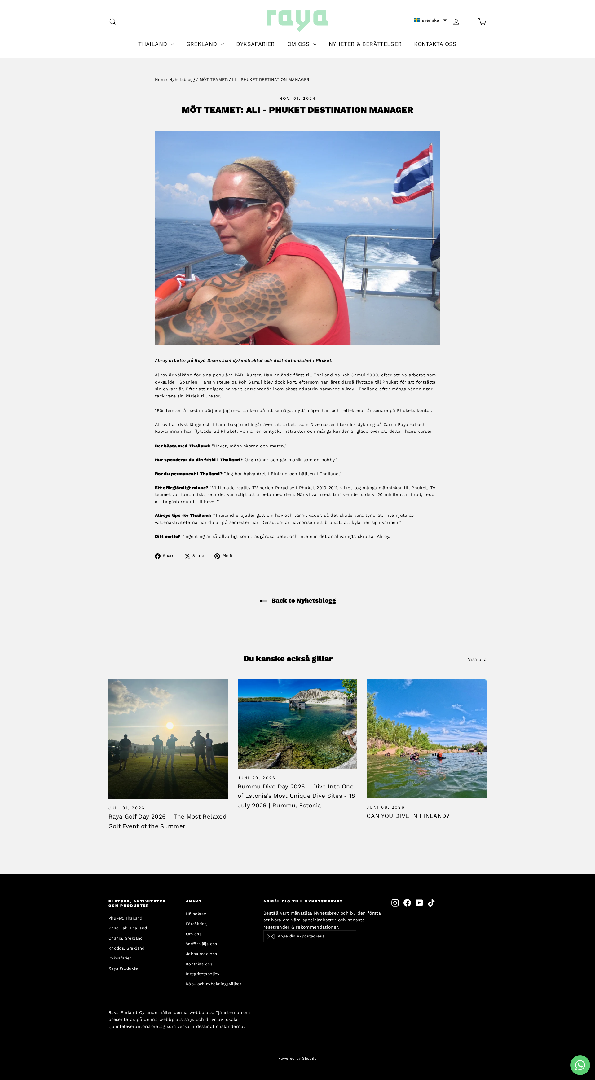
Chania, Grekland (125, 938)
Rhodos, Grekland (126, 948)
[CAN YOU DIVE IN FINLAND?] (427, 738)
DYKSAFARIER (255, 44)
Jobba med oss (201, 953)
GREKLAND (202, 44)
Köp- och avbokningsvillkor (213, 983)
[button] (430, 20)
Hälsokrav (196, 913)
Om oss (193, 934)
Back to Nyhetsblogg (303, 600)
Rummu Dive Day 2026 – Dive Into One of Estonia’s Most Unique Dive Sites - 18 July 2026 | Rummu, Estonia (296, 796)
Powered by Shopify (297, 1058)
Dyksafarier (119, 958)
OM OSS (299, 44)
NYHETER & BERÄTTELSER (365, 44)
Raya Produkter (124, 968)
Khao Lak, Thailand (127, 928)
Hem (160, 79)
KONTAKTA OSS (435, 44)
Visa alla (477, 659)
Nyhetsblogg (182, 79)
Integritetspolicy (202, 974)
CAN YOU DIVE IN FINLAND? (408, 815)
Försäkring (196, 923)
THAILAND (153, 44)
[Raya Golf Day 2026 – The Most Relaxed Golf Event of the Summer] (168, 739)
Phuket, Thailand (125, 918)
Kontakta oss (199, 964)
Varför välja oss (201, 944)
